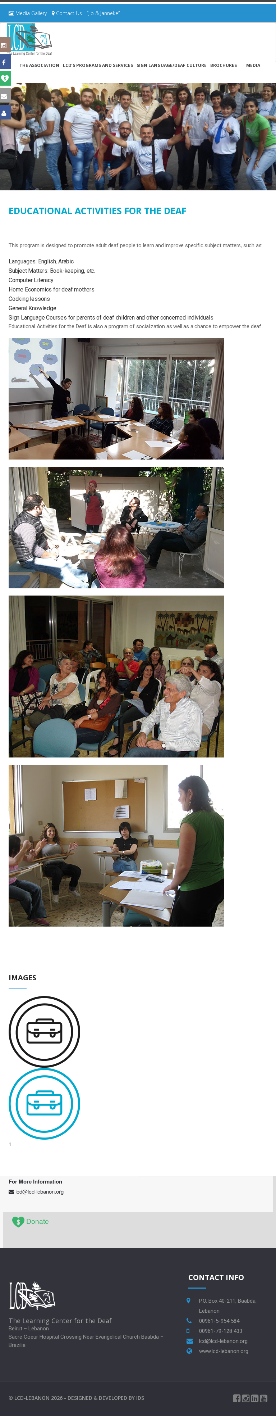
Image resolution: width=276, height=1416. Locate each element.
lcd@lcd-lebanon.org (39, 1191)
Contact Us (68, 13)
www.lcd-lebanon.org (223, 1351)
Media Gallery (30, 13)
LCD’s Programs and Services (98, 65)
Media (253, 65)
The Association (39, 65)
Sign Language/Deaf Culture (172, 65)
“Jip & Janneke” (103, 13)
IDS (140, 1397)
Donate (37, 1221)
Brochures (223, 65)
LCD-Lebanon (32, 1397)
